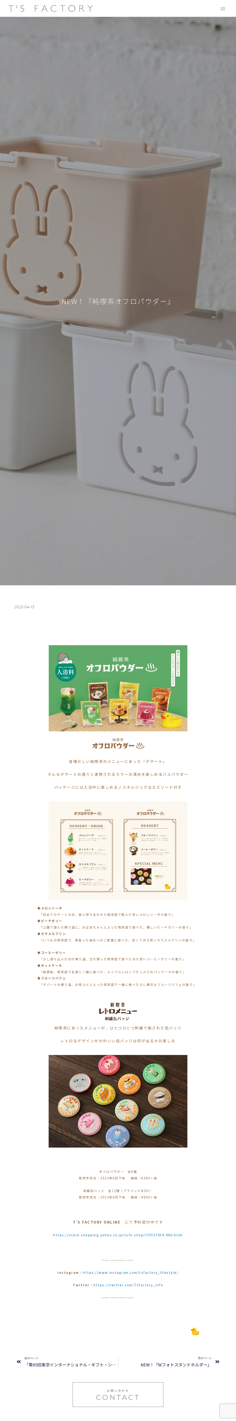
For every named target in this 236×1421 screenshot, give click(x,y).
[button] (223, 8)
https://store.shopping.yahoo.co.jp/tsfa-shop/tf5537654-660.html (118, 1235)
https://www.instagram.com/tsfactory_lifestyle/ (130, 1272)
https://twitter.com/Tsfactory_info (128, 1285)
